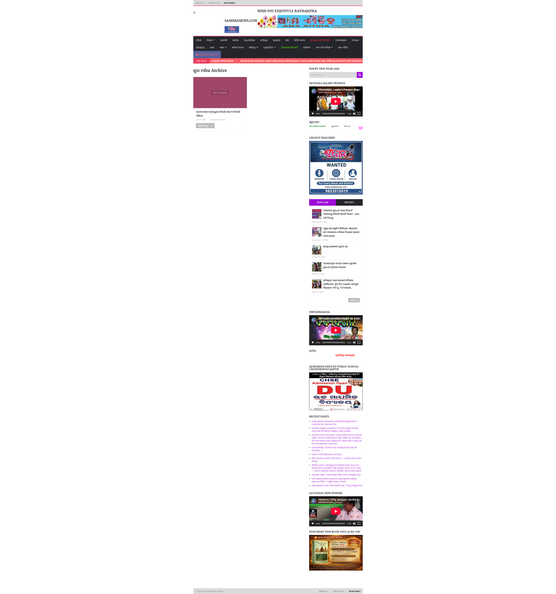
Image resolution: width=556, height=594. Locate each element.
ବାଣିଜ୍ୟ (264, 40)
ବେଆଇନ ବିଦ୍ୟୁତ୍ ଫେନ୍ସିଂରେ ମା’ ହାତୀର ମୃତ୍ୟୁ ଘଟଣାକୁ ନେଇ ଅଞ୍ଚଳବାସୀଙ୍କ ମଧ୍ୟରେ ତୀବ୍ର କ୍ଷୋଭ (335, 429)
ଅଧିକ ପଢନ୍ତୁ (203, 125)
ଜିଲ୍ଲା (209, 40)
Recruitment (229, 3)
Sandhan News (217, 591)
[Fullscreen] (358, 113)
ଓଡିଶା (199, 40)
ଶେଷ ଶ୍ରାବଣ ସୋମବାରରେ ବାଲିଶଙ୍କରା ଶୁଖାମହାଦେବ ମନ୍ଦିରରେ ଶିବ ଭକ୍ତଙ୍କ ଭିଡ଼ (334, 423)
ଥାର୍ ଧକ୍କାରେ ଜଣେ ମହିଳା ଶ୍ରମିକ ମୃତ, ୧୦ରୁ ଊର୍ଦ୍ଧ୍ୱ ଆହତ (337, 485)
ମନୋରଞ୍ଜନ (341, 40)
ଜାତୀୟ (236, 40)
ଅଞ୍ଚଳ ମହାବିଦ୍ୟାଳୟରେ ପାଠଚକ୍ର (327, 454)
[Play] (312, 113)
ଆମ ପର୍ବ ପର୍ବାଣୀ (323, 47)
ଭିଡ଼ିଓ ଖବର (299, 40)
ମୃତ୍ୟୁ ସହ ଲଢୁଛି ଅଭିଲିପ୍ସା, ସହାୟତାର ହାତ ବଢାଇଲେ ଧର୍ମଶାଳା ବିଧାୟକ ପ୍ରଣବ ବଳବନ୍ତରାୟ (341, 232)
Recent (349, 202)
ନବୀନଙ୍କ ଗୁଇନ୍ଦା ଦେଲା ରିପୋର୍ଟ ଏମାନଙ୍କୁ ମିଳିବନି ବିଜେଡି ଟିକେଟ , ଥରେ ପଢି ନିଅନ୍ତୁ (341, 214)
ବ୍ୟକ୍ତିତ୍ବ (268, 47)
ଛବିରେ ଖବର (238, 47)
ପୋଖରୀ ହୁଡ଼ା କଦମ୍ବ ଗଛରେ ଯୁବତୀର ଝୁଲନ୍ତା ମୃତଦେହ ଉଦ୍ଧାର (339, 265)
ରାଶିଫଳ (307, 47)
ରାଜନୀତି (223, 40)
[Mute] (354, 113)
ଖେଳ (212, 47)
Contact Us (214, 3)
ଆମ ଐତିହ (343, 47)
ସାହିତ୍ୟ (252, 47)
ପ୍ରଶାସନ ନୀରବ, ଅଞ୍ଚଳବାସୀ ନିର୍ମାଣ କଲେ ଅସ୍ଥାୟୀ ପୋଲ (336, 474)
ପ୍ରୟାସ (276, 40)
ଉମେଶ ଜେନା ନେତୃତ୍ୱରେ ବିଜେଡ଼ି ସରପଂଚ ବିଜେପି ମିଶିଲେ (218, 113)
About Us (199, 3)
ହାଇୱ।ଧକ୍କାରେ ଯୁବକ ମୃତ (335, 246)
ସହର (222, 47)
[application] (336, 101)
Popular (322, 202)
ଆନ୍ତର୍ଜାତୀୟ (249, 40)
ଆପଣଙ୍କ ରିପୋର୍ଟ (289, 47)
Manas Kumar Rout (218, 119)
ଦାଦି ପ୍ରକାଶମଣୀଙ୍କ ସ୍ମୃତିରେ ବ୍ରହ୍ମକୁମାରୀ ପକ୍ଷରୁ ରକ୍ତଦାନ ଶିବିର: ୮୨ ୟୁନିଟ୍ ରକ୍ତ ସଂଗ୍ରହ (334, 480)
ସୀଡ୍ (287, 40)
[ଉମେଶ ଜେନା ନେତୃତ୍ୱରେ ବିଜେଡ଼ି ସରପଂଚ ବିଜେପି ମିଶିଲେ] (220, 92)
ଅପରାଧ (355, 40)
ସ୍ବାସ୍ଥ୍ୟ (200, 47)
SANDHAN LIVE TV (208, 54)
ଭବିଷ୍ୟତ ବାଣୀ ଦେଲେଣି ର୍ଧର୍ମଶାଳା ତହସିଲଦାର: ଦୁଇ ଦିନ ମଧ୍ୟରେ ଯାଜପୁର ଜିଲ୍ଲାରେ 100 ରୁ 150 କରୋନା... (341, 284)
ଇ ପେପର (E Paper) (320, 40)
